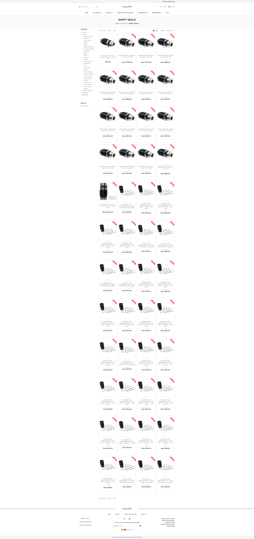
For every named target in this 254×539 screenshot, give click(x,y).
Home (86, 12)
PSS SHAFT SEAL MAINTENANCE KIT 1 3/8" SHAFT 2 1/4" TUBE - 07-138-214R (146, 402)
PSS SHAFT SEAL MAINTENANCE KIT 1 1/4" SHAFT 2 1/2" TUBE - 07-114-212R (165, 402)
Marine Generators (88, 84)
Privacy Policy (85, 518)
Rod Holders (86, 51)
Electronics (97, 12)
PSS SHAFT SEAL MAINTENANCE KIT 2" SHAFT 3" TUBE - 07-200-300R (108, 284)
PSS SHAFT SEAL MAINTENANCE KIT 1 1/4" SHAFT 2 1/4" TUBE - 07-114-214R (107, 442)
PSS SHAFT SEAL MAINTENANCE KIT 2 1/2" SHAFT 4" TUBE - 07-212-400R (146, 206)
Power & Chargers (88, 72)
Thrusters (86, 88)
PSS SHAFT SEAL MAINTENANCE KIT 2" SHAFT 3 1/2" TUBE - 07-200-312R (146, 245)
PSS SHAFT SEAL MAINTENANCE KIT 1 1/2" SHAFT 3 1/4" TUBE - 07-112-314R (107, 363)
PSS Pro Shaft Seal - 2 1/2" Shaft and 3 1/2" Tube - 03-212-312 (165, 167)
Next (114, 30)
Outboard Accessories (89, 46)
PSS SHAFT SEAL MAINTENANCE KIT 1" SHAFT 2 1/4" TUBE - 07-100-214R (127, 481)
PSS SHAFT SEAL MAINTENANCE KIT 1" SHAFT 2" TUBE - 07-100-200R (146, 481)
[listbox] (170, 30)
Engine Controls (87, 40)
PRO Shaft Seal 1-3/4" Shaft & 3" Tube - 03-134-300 (127, 130)
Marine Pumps (87, 82)
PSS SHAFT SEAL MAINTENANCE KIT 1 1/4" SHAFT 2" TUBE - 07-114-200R (127, 441)
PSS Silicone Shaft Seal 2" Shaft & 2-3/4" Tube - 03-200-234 (108, 57)
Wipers (85, 65)
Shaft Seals (86, 57)
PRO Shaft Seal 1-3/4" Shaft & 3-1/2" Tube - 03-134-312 (108, 130)
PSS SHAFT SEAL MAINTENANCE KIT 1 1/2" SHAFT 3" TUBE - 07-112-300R (127, 363)
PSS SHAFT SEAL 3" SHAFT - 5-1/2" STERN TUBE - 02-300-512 (108, 206)
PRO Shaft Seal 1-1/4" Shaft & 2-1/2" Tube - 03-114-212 (108, 167)
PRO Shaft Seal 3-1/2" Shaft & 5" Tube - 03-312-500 (127, 56)
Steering (86, 59)
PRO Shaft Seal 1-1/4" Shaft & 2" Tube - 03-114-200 (146, 167)
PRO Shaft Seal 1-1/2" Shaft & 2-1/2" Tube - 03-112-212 (146, 130)
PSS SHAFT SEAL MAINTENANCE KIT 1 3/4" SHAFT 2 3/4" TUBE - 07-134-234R (127, 324)
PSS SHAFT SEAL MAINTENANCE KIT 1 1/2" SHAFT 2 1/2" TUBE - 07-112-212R (165, 363)
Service (117, 514)
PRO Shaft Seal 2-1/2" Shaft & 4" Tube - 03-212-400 (165, 56)
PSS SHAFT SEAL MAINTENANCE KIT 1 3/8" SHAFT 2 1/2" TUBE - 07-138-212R (127, 402)
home (109, 514)
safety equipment (88, 78)
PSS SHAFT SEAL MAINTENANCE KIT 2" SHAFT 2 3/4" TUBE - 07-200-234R (127, 284)
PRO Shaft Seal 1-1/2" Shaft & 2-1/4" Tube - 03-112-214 (165, 130)
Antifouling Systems (88, 36)
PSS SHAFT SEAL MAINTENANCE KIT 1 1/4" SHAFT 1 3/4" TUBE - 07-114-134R (146, 442)
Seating (85, 55)
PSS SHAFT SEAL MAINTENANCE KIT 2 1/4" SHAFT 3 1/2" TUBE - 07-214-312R (127, 245)
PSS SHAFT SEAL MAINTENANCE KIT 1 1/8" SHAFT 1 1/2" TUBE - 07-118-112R (107, 481)
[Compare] (110, 50)
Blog (167, 12)
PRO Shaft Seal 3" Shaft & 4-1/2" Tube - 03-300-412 (146, 56)
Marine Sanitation (88, 86)
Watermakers (156, 12)
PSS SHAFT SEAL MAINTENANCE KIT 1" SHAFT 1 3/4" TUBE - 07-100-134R (165, 481)
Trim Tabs (86, 80)
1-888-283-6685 (171, 1)
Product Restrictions (130, 514)
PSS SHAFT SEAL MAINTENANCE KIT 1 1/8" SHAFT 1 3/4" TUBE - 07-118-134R (165, 442)
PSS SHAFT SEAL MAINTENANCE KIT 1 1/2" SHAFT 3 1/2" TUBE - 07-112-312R (165, 324)
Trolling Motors (87, 63)
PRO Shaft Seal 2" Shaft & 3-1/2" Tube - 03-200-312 (146, 93)
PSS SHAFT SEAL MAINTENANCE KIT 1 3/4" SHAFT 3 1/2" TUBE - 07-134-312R (146, 285)
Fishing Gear (86, 67)
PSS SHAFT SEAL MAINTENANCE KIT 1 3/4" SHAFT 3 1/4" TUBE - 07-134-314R (165, 285)
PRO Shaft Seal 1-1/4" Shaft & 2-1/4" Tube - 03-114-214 (127, 167)
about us (143, 514)
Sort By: (162, 30)
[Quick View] (105, 50)
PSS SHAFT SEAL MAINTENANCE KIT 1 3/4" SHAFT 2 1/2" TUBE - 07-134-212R (146, 324)
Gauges (85, 42)
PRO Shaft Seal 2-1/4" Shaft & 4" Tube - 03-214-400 (108, 93)
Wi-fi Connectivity (88, 76)
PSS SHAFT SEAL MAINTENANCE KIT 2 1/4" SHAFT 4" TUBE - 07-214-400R (108, 245)
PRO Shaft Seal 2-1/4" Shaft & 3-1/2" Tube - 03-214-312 (127, 93)
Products (109, 12)
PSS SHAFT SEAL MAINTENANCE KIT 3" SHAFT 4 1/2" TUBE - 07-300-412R (127, 206)
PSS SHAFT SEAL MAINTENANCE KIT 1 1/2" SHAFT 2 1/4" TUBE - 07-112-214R (107, 402)
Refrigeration (142, 12)
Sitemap (139, 537)
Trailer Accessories (88, 61)
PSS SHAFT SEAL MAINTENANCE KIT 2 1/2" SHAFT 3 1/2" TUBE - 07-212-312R (165, 206)
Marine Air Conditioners (125, 12)
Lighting (86, 69)
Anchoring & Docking (89, 74)
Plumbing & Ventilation (89, 49)
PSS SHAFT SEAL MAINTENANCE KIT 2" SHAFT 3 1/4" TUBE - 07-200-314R (165, 245)
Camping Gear (87, 38)
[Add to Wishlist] (107, 50)
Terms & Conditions (85, 521)
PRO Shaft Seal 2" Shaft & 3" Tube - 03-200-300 (165, 93)
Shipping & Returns (85, 525)
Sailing (85, 53)
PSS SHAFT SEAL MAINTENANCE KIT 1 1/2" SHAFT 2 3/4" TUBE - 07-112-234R (146, 363)
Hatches (86, 44)
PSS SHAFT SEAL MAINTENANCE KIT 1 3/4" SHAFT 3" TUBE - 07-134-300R (108, 324)
